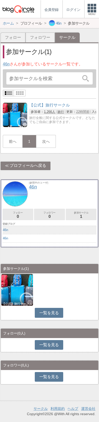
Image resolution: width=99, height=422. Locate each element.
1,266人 (49, 112)
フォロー (13, 37)
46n (6, 64)
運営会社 (88, 409)
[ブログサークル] (18, 9)
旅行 (60, 112)
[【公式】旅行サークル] (15, 126)
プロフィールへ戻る (28, 165)
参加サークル (81, 215)
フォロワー (40, 37)
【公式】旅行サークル (17, 303)
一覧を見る (49, 313)
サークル (41, 409)
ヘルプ (73, 409)
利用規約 (58, 409)
